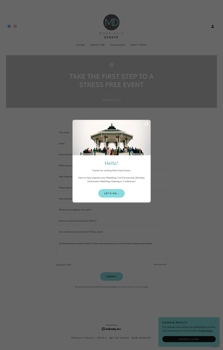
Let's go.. (111, 193)
